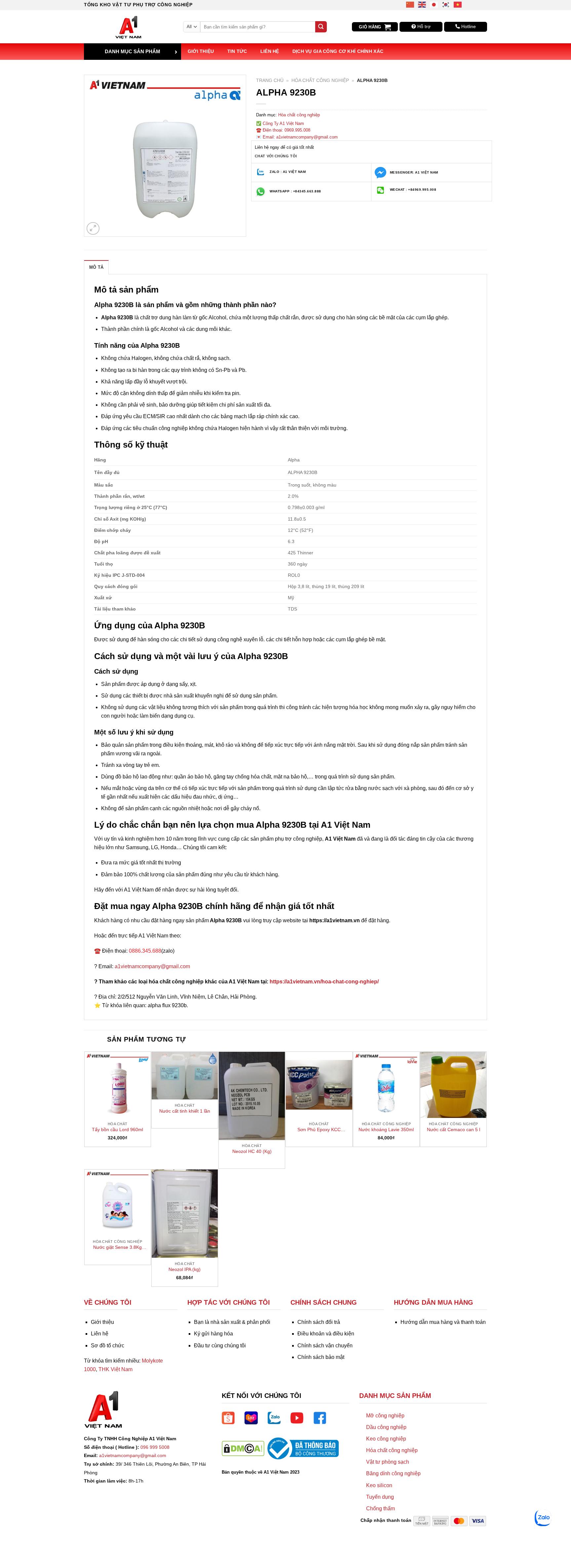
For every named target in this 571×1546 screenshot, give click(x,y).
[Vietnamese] (458, 4)
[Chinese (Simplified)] (410, 4)
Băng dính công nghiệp (393, 1473)
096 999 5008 (155, 1447)
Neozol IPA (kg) (185, 1269)
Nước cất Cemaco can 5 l (453, 1129)
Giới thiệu (201, 51)
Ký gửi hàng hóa (213, 1333)
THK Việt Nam (115, 1369)
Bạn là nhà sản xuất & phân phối (232, 1322)
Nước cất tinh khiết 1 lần (184, 1111)
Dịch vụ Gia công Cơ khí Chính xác (338, 51)
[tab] (96, 267)
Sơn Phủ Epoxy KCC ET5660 (319, 1130)
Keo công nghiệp (386, 1439)
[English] (422, 4)
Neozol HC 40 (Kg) (252, 1151)
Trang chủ (270, 80)
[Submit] (320, 26)
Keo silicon (379, 1485)
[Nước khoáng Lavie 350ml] (386, 1085)
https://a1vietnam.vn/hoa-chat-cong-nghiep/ (324, 981)
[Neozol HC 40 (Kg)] (252, 1096)
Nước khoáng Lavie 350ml (386, 1129)
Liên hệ (269, 51)
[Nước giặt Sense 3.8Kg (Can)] (118, 1202)
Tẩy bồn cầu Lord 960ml (117, 1129)
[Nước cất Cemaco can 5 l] (453, 1085)
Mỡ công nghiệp (385, 1415)
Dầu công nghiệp (386, 1427)
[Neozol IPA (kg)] (185, 1213)
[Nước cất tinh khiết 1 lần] (185, 1075)
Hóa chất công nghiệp (320, 80)
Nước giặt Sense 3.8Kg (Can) (117, 1247)
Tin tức (237, 51)
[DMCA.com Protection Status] (243, 1448)
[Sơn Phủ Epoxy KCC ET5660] (319, 1085)
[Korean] (446, 4)
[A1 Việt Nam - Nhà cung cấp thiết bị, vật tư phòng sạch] (128, 26)
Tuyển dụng (380, 1497)
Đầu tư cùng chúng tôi (220, 1345)
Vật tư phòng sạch (387, 1462)
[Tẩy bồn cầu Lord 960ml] (118, 1085)
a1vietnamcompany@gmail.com (152, 966)
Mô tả (96, 267)
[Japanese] (434, 4)
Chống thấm (380, 1508)
